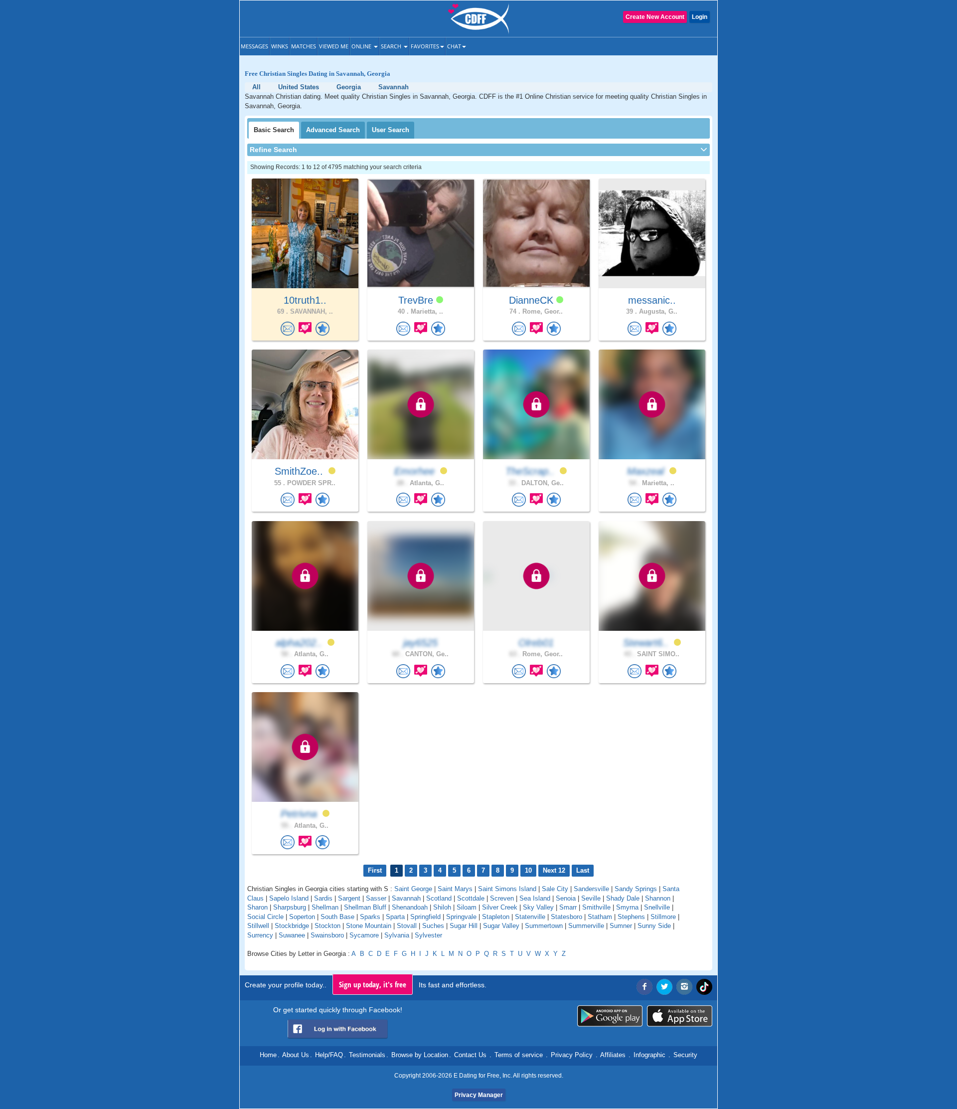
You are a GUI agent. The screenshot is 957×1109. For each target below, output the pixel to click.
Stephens (631, 917)
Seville (591, 898)
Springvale (461, 917)
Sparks (370, 917)
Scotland (439, 898)
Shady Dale (622, 898)
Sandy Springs (636, 889)
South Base (337, 917)
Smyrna (627, 907)
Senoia (566, 898)
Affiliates (613, 1055)
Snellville (657, 907)
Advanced (333, 130)
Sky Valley (538, 907)
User (390, 130)
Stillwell (258, 925)
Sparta (395, 917)
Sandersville (591, 889)
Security (685, 1055)
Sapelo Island (289, 898)
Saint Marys (455, 889)
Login (699, 16)
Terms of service (518, 1055)
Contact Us (470, 1055)
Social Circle (265, 917)
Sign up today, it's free (372, 984)
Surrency (260, 935)
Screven (502, 898)
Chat (454, 46)
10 (528, 870)
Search (392, 46)
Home (268, 1055)
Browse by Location (419, 1055)
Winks (279, 46)
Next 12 (554, 870)
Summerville (586, 925)
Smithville (596, 907)
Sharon (257, 907)
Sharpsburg (289, 907)
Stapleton (495, 917)
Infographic (649, 1055)
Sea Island (534, 898)
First (375, 870)
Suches (433, 925)
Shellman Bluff (365, 907)
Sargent (349, 898)
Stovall (407, 925)
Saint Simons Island (507, 889)
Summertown (544, 925)
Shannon (657, 898)
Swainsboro (327, 935)
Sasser (376, 898)
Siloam (467, 907)
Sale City (555, 889)
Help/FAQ (329, 1055)
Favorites (425, 46)
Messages (254, 46)
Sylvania (396, 935)
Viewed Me (333, 46)
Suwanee (292, 935)
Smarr (568, 907)
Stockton (327, 925)
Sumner (621, 925)
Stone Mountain (368, 925)
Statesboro (566, 917)
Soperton (302, 917)
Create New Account (655, 16)
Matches (303, 46)
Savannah (406, 898)
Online (362, 46)
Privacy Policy (572, 1055)
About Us (295, 1055)
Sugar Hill (464, 925)
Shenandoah (410, 907)
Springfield (425, 917)
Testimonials (367, 1055)
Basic (274, 130)
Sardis (323, 898)
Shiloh (442, 907)
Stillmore (663, 917)
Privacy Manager (479, 1095)
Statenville (530, 917)
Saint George (413, 889)
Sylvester (428, 935)
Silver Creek (499, 907)
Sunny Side (654, 925)
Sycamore (364, 935)
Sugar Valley (501, 925)
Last (582, 870)
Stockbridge (292, 925)
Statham (600, 917)
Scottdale (470, 898)
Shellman (325, 907)
